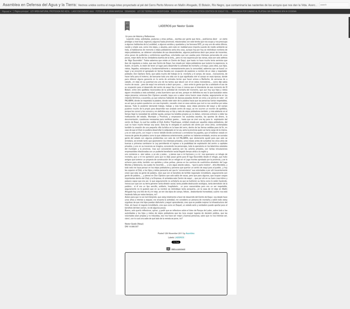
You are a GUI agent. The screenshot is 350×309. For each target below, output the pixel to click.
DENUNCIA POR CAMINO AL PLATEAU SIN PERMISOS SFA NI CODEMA (264, 11)
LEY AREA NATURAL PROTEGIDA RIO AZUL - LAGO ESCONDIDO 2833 (62, 11)
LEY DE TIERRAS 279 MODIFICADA (153, 11)
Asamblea (190, 233)
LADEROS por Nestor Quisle (176, 26)
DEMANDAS (130, 11)
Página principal (21, 11)
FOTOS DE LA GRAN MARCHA (109, 11)
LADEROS (179, 237)
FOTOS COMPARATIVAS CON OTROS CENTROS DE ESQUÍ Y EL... (200, 11)
